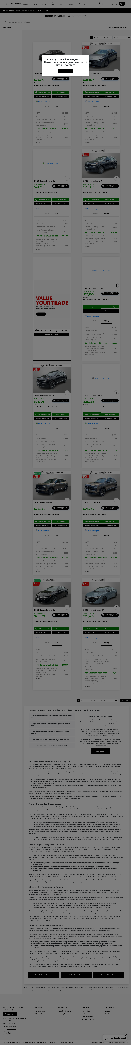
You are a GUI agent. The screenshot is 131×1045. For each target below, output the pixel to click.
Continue (65, 71)
